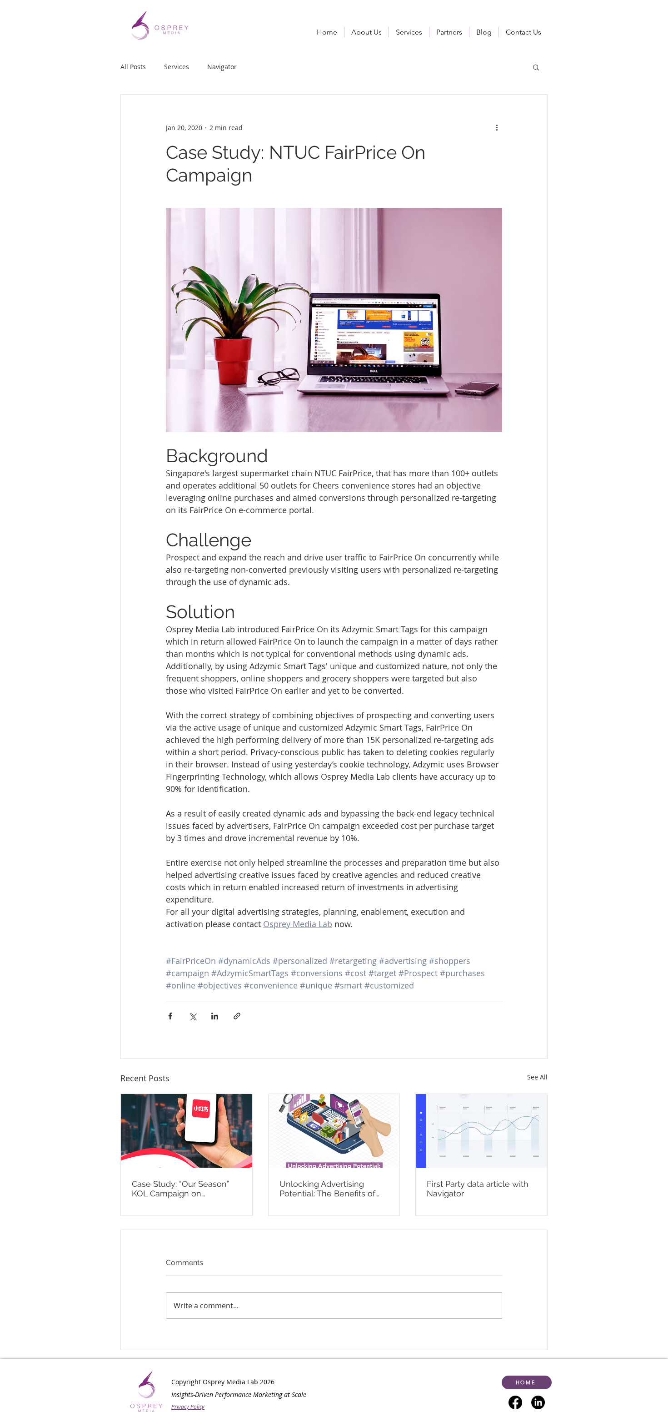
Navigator (222, 66)
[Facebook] (515, 1402)
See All (537, 1077)
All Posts (133, 66)
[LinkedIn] (538, 1402)
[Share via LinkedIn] (214, 1016)
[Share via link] (237, 1016)
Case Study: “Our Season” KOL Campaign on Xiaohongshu (180, 1188)
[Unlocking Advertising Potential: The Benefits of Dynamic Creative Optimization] (334, 1131)
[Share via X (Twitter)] (192, 1016)
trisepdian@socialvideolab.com (194, 1411)
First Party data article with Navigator (477, 1188)
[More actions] (496, 127)
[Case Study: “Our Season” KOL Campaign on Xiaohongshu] (186, 1131)
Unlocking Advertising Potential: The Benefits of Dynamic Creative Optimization (327, 1188)
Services (176, 66)
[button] (409, 32)
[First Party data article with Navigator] (481, 1131)
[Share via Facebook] (170, 1016)
